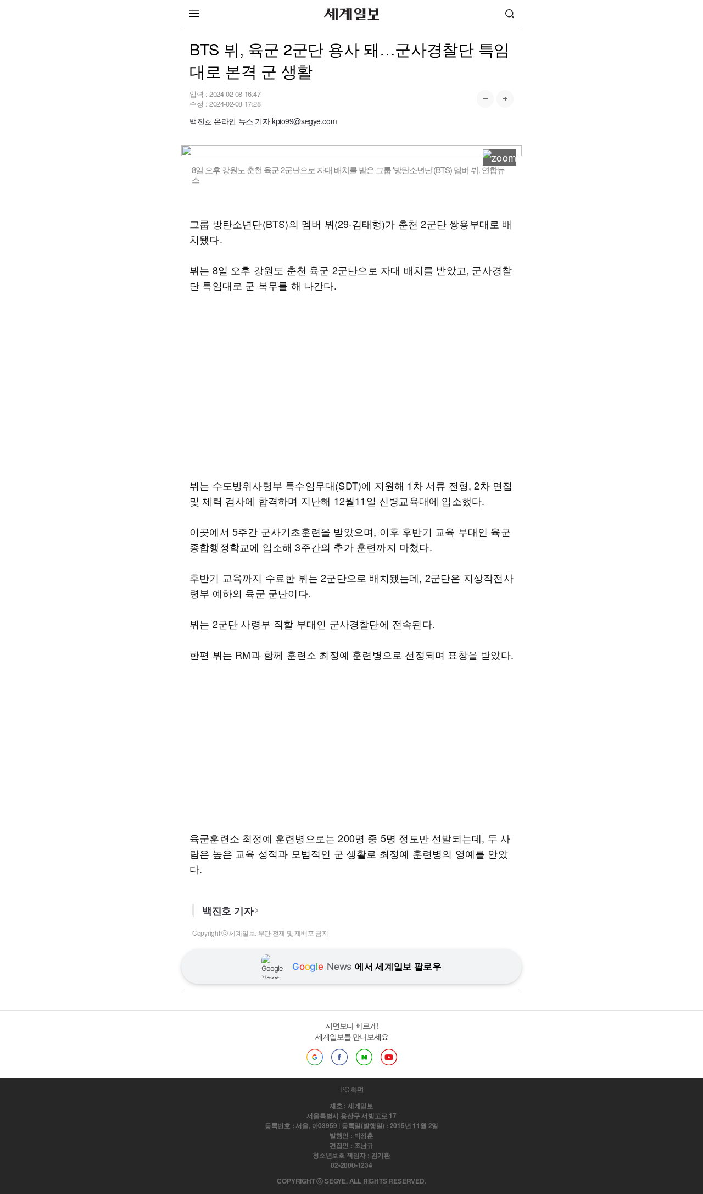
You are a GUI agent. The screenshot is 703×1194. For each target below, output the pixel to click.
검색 (510, 13)
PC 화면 (352, 1089)
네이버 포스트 (364, 1057)
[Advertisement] (351, 385)
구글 (314, 1057)
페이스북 (339, 1057)
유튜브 (389, 1057)
